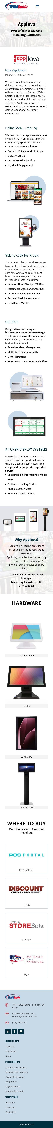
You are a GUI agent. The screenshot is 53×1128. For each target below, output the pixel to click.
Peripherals (11, 1081)
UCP (26, 974)
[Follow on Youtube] (21, 1031)
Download (10, 1107)
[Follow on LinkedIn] (8, 1031)
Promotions (11, 1051)
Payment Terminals (14, 1077)
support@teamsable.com (24, 1016)
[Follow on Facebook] (14, 1031)
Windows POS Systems (16, 1072)
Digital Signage (12, 1086)
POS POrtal (26, 870)
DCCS (26, 905)
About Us (9, 1046)
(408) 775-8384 (19, 1022)
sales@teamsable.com (23, 1013)
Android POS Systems (16, 1067)
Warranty (10, 1102)
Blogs (8, 1056)
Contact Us (10, 1112)
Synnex (26, 939)
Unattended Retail (14, 1091)
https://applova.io (15, 70)
